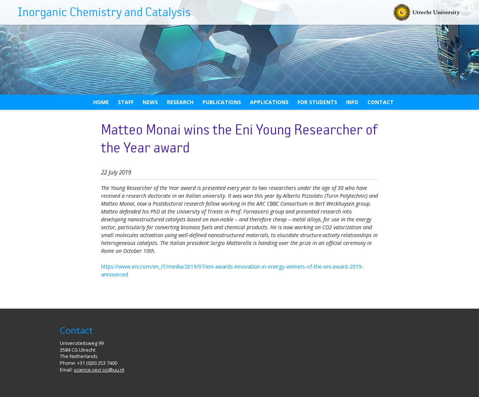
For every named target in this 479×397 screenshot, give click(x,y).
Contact (380, 102)
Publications (221, 102)
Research (180, 102)
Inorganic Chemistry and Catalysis (104, 12)
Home (101, 102)
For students (317, 102)
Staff (126, 102)
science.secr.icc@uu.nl (99, 370)
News (150, 102)
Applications (269, 102)
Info (352, 102)
